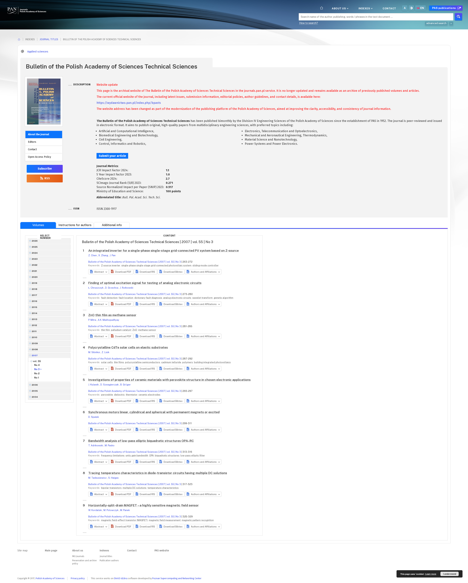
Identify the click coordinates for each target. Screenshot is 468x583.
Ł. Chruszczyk (96, 287)
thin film (105, 330)
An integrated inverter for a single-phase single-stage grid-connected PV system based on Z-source (163, 250)
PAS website (161, 550)
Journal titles (49, 39)
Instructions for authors (74, 225)
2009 (35, 343)
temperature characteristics (163, 488)
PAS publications (444, 8)
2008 (35, 349)
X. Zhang (103, 255)
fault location (126, 297)
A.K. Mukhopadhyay (108, 320)
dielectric (119, 394)
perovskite (107, 394)
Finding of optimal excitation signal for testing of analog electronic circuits (144, 283)
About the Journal (38, 134)
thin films (119, 362)
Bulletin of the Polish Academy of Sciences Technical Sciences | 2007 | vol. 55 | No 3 (134, 261)
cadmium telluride (171, 362)
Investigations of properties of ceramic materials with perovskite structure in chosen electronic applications (169, 380)
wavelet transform (202, 297)
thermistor (132, 394)
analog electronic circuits (177, 297)
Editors (32, 141)
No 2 (36, 373)
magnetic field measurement (165, 520)
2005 (35, 391)
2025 (35, 247)
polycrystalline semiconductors (143, 362)
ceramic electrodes (149, 394)
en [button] (422, 8)
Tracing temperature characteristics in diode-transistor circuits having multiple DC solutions (157, 473)
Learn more (430, 574)
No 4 (37, 365)
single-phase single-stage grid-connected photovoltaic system (156, 265)
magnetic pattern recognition (198, 520)
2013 (34, 319)
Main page (51, 550)
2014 (34, 313)
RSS (47, 178)
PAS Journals (78, 556)
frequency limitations (113, 455)
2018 (34, 289)
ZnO (135, 330)
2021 (34, 271)
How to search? (308, 23)
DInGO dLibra (120, 578)
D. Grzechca (112, 287)
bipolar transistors (111, 488)
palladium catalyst (121, 330)
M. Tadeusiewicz (97, 477)
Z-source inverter (111, 265)
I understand (449, 574)
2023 (35, 259)
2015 (34, 307)
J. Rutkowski (126, 287)
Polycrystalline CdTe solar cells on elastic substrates (128, 347)
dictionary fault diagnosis (148, 297)
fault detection (109, 297)
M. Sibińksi (94, 352)
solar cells (107, 362)
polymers (187, 362)
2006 (35, 385)
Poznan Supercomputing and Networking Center (176, 578)
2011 (34, 331)
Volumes (38, 225)
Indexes (364, 8)
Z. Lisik (105, 352)
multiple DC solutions (135, 488)
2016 (34, 301)
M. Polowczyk (111, 510)
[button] (121, 271)
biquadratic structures (167, 455)
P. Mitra (92, 320)
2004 (35, 397)
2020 (35, 277)
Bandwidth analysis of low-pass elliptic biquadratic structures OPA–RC (141, 441)
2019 (34, 283)
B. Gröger (125, 384)
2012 (34, 325)
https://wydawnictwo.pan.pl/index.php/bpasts (129, 103)
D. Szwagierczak (109, 384)
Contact (389, 8)
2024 (35, 253)
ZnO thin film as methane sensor (112, 315)
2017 (34, 295)
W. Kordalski (95, 510)
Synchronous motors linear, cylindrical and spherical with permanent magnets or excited (154, 412)
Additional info (112, 225)
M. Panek (125, 510)
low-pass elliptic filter (192, 455)
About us (339, 8)
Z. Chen (92, 255)
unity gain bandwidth (137, 455)
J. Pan (113, 255)
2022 (34, 265)
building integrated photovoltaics (212, 362)
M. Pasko (109, 445)
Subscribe (45, 168)
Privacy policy (78, 578)
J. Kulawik (93, 384)
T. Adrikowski (96, 445)
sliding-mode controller (206, 265)
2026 (35, 241)
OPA (151, 455)
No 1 (36, 377)
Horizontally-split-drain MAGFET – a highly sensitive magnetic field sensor (143, 505)
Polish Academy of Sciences (50, 578)
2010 (34, 337)
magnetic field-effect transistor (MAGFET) (124, 520)
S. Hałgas (113, 477)
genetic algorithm (223, 297)
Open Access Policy (39, 156)
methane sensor (147, 330)
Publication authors (109, 560)
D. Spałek (93, 417)
